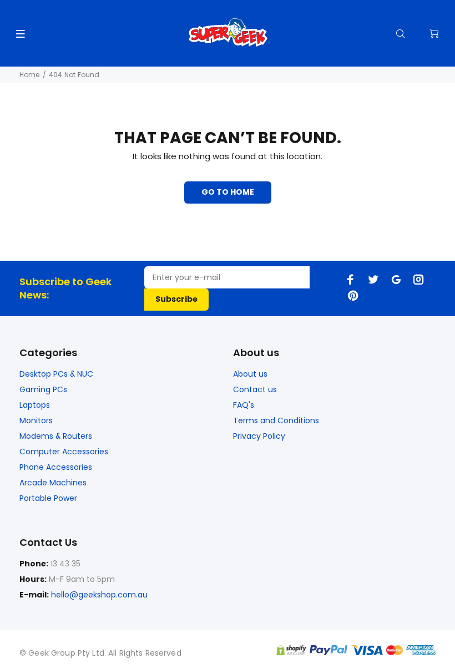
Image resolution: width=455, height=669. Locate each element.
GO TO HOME (227, 191)
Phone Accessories (55, 467)
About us (250, 373)
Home (29, 74)
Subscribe (176, 299)
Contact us (255, 389)
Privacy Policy (259, 436)
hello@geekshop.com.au (99, 594)
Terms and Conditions (276, 420)
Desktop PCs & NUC (56, 373)
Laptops (34, 404)
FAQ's (243, 404)
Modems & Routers (55, 436)
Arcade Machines (53, 482)
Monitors (36, 420)
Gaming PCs (43, 389)
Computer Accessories (63, 451)
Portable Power (48, 498)
